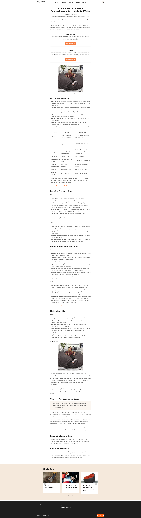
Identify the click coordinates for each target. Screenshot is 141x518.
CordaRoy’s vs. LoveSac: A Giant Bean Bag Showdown (51, 487)
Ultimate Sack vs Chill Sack (62, 185)
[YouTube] (103, 515)
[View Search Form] (103, 2)
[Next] (96, 483)
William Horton (67, 14)
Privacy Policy (40, 504)
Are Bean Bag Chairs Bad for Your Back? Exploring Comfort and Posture (70, 487)
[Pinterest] (100, 515)
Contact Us (39, 507)
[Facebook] (98, 515)
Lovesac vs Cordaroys (61, 306)
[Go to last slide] (45, 483)
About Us (84, 2)
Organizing (71, 2)
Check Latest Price (70, 43)
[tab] (68, 495)
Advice (78, 2)
